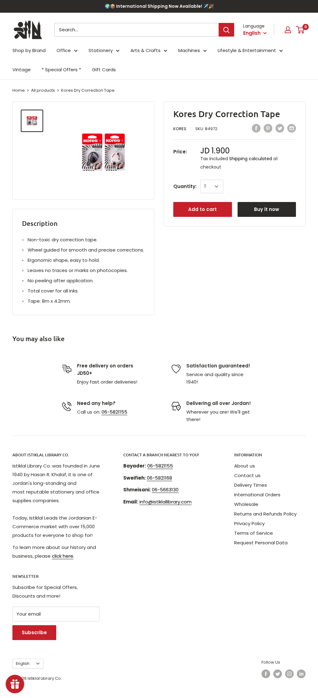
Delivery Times (250, 485)
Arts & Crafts (145, 50)
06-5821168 (159, 478)
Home (18, 90)
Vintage (21, 69)
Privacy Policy (249, 523)
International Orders (257, 494)
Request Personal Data (261, 542)
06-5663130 (165, 489)
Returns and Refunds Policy (265, 514)
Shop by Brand (29, 50)
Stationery (101, 50)
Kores (179, 129)
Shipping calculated (250, 159)
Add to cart (202, 209)
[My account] (288, 29)
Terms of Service (253, 533)
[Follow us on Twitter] (277, 673)
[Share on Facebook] (256, 128)
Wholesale (246, 504)
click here (62, 556)
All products (43, 90)
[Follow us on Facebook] (265, 673)
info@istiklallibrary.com (165, 501)
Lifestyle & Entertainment (247, 50)
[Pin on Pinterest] (268, 128)
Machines (189, 50)
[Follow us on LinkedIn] (301, 673)
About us (244, 466)
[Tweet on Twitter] (279, 128)
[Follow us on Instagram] (289, 673)
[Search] (226, 30)
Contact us (247, 475)
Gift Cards (104, 69)
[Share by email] (291, 128)
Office (64, 50)
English (23, 663)
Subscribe (34, 632)
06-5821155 (114, 412)
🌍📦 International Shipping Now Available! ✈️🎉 (159, 6)
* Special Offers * (61, 69)
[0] (300, 29)
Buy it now (266, 209)
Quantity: (185, 186)
